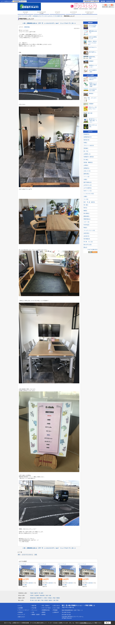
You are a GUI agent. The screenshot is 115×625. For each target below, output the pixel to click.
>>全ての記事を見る (92, 249)
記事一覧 (40, 23)
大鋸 (46, 595)
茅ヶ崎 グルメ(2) (88, 241)
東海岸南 (42, 595)
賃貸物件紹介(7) (87, 137)
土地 (33, 612)
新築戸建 (34, 605)
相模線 (58, 598)
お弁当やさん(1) (87, 185)
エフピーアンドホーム (27, 554)
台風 (36, 554)
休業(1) (85, 142)
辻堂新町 (37, 595)
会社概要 (20, 607)
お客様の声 (56, 612)
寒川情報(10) (87, 238)
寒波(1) (85, 227)
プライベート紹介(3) (89, 145)
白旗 (50, 595)
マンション (34, 610)
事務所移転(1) (87, 219)
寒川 (19, 554)
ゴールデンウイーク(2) (89, 230)
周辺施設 (55, 610)
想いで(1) (86, 151)
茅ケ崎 (31, 600)
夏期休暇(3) (86, 216)
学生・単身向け (46, 605)
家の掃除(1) (86, 213)
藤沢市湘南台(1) (87, 182)
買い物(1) (86, 205)
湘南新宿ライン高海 (42, 598)
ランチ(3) (86, 199)
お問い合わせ (56, 605)
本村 (32, 583)
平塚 (42, 600)
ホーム (20, 605)
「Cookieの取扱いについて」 (85, 622)
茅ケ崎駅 (25, 584)
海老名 (50, 600)
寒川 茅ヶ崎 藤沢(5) (89, 202)
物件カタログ (21, 616)
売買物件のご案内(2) (89, 156)
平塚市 (31, 593)
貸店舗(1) (86, 148)
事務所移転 (27, 27)
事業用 (43, 612)
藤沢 (39, 600)
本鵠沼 (46, 600)
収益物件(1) (86, 134)
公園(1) (85, 196)
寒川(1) (85, 207)
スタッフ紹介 (56, 607)
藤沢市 (36, 593)
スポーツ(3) (86, 222)
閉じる (107, 622)
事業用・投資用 (35, 614)
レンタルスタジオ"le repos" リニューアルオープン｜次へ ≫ (60, 23)
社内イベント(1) (87, 190)
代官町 (31, 595)
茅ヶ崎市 (29, 583)
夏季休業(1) (86, 173)
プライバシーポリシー (23, 610)
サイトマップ (21, 614)
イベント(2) (86, 176)
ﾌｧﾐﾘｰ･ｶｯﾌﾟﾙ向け (46, 607)
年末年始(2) (86, 224)
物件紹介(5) (86, 139)
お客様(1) (86, 165)
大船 (54, 600)
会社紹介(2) (86, 236)
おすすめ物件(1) (87, 188)
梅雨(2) (85, 210)
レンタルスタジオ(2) (89, 193)
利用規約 (20, 612)
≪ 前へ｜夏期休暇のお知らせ (30, 23)
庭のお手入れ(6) (87, 244)
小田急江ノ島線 (51, 598)
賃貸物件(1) (86, 168)
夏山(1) (85, 247)
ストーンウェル (22, 564)
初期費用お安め (46, 610)
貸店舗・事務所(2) (88, 162)
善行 (57, 600)
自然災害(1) (86, 233)
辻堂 (36, 600)
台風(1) (85, 179)
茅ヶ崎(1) (86, 159)
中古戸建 (34, 607)
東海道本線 (33, 598)
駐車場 (43, 614)
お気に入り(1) (87, 171)
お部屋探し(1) (87, 154)
